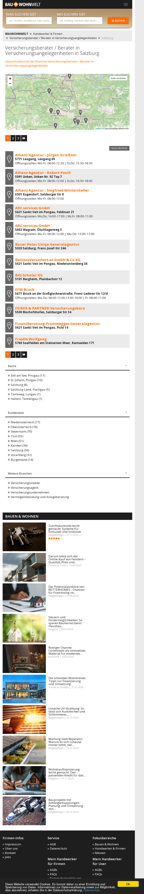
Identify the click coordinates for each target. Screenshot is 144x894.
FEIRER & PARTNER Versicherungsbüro (50, 308)
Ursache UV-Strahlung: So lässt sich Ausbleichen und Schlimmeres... (66, 711)
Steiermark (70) (21, 431)
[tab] (67, 366)
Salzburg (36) (20, 450)
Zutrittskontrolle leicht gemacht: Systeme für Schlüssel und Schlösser (64, 529)
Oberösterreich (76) (24, 427)
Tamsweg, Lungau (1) (26, 394)
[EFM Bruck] (55, 125)
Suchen (119, 20)
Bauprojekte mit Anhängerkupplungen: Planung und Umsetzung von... (65, 804)
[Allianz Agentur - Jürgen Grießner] (51, 111)
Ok (128, 884)
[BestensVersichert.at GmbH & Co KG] (78, 122)
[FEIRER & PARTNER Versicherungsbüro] (80, 112)
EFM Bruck (24, 289)
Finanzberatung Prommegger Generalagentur (57, 323)
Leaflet (98, 128)
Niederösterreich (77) (25, 422)
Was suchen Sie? (21, 14)
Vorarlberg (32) (21, 455)
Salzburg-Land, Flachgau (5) (30, 389)
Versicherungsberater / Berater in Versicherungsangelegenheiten (53, 38)
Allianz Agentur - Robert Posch (43, 172)
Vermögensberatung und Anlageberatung (40, 497)
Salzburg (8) (19, 385)
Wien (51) (17, 441)
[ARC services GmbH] (75, 121)
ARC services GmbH (32, 207)
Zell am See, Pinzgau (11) (28, 375)
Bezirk (12, 366)
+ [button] (10, 78)
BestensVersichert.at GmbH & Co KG (48, 259)
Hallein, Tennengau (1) (26, 399)
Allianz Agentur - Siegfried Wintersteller (52, 190)
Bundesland (16, 413)
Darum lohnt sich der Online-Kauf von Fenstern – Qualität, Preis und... (67, 559)
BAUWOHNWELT (16, 34)
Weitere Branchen (20, 473)
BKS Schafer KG (29, 275)
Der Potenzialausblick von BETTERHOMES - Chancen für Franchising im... (66, 590)
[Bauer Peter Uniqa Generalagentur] (69, 76)
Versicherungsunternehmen (30, 492)
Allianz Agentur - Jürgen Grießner (46, 154)
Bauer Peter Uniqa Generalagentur (47, 244)
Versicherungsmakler (25, 483)
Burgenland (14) (22, 460)
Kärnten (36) (19, 445)
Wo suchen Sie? (71, 14)
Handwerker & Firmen (47, 34)
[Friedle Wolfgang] (58, 112)
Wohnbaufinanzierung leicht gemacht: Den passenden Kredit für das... (67, 772)
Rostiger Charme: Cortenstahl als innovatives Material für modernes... (67, 650)
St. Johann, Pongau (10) (26, 380)
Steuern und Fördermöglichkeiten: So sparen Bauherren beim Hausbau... (65, 621)
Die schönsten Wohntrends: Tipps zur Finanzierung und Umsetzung (67, 681)
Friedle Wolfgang (31, 338)
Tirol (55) (17, 436)
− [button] (10, 84)
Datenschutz (92, 890)
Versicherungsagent (24, 488)
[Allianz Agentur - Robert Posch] (49, 91)
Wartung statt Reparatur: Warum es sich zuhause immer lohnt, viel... (65, 742)
